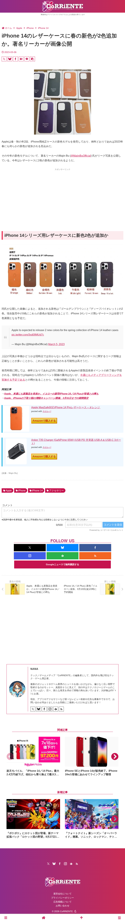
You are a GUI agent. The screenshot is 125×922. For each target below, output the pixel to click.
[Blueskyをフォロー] (62, 547)
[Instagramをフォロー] (30, 555)
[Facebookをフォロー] (95, 547)
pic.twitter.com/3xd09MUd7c (28, 334)
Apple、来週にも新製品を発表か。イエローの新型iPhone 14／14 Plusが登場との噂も (51, 393)
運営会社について (62, 893)
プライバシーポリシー (62, 897)
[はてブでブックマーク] (21, 59)
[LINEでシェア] (26, 59)
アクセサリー (56, 490)
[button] (32, 59)
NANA (34, 669)
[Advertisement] (62, 194)
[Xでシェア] (4, 59)
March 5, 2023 (56, 344)
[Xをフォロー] (30, 547)
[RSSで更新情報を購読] (95, 555)
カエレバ (47, 411)
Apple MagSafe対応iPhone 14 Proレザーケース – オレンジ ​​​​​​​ (65, 407)
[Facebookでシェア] (15, 59)
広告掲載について (62, 901)
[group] (33, 756)
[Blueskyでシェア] (9, 59)
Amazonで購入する (44, 420)
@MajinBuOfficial (81, 155)
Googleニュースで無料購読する (62, 564)
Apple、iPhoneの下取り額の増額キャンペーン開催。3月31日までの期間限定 (46, 398)
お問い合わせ (62, 905)
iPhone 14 (37, 490)
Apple (9, 490)
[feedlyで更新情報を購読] (62, 555)
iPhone (22, 490)
